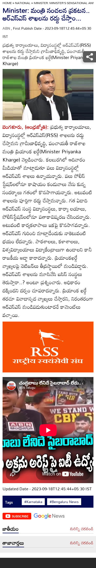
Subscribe (20, 516)
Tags (9, 502)
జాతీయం (11, 529)
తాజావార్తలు (13, 543)
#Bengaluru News (64, 502)
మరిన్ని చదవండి (81, 529)
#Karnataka (33, 502)
